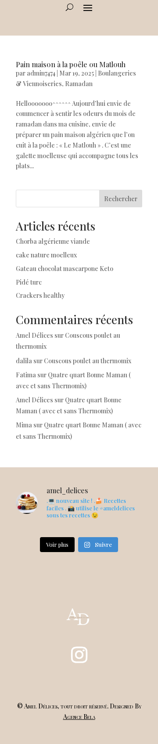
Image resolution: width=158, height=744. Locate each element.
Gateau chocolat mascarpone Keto (64, 268)
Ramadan (79, 83)
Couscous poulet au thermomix (88, 361)
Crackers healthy (40, 295)
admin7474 (41, 73)
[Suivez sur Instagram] (79, 655)
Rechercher (120, 199)
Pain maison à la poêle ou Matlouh (71, 64)
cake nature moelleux (46, 255)
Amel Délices (34, 335)
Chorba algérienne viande (53, 241)
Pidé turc (29, 282)
